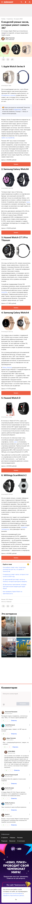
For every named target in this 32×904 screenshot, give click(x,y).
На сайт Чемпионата (16, 885)
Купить (16, 164)
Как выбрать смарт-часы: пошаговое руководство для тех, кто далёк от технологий (14, 569)
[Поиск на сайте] (21, 2)
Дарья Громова (10, 38)
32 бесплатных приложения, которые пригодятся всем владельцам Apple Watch (14, 586)
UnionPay (4, 292)
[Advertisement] (16, 671)
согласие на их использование (12, 893)
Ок (16, 899)
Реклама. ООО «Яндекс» (7, 599)
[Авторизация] (30, 2)
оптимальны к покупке (8, 95)
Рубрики (12, 837)
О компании (21, 841)
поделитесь (17, 109)
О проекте (4, 837)
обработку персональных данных (13, 895)
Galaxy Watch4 (7, 367)
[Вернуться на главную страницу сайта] (8, 2)
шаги (15, 442)
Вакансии (12, 841)
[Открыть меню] (30, 712)
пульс (28, 202)
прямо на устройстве (7, 138)
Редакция (4, 841)
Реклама (20, 837)
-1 (9, 747)
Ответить (14, 720)
